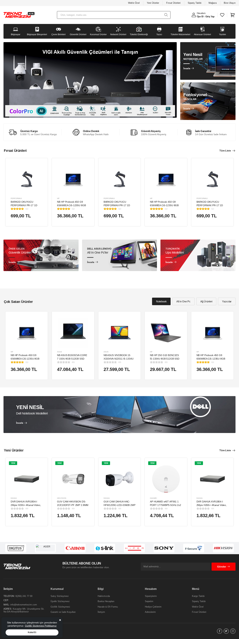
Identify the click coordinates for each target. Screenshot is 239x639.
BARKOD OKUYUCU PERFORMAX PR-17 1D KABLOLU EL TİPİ (24, 205)
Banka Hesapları (106, 601)
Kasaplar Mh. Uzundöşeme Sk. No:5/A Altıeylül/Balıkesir (23, 610)
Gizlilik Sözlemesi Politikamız (41, 625)
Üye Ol (200, 16)
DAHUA (14, 498)
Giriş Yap (210, 16)
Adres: (7, 609)
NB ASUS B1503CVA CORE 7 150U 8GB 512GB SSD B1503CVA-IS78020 (72, 358)
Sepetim (149, 601)
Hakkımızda (104, 596)
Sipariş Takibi (194, 3)
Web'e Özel (134, 3)
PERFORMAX (16, 198)
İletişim (101, 612)
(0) (73, 362)
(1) (27, 209)
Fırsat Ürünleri (173, 3)
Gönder (221, 566)
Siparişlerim (151, 596)
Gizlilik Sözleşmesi (60, 606)
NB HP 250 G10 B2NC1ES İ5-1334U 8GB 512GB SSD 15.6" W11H (164, 358)
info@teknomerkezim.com (23, 604)
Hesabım (201, 13)
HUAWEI (153, 498)
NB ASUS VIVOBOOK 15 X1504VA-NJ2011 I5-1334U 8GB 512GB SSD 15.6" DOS (119, 358)
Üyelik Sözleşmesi (60, 601)
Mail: (6, 604)
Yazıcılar (226, 301)
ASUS (59, 352)
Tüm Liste (225, 150)
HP (58, 198)
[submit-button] (166, 15)
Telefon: (9, 596)
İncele (186, 68)
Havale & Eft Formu (108, 606)
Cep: (6, 600)
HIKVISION (61, 498)
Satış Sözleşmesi (60, 596)
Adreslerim (150, 612)
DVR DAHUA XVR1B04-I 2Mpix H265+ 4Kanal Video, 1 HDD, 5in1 (26, 505)
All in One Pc (183, 301)
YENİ (13, 463)
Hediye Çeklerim (153, 606)
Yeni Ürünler (153, 3)
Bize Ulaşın (230, 3)
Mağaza (213, 3)
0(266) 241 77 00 (23, 596)
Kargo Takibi (198, 596)
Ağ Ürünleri (206, 301)
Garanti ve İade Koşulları (63, 612)
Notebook (161, 301)
